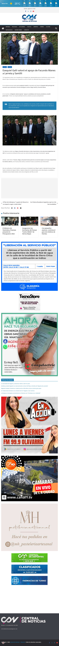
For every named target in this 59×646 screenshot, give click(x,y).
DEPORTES (36, 26)
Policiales (14, 26)
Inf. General (22, 26)
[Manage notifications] (3, 643)
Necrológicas (9, 30)
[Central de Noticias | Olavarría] (3, 28)
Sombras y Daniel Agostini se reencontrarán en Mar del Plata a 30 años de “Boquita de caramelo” (24, 386)
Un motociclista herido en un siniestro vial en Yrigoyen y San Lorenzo (17, 390)
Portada (8, 26)
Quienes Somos (18, 30)
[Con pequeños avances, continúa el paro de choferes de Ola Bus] (49, 217)
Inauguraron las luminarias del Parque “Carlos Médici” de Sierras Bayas (29, 231)
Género (42, 26)
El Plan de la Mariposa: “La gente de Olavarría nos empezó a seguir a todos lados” (16, 203)
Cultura (48, 26)
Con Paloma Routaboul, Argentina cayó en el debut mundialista (43, 203)
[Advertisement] (29, 188)
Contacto (26, 30)
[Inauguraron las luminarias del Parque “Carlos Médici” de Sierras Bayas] (29, 217)
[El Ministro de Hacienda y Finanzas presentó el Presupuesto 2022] (10, 217)
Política (29, 26)
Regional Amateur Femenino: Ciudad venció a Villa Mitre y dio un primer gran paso (21, 388)
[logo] (23, 617)
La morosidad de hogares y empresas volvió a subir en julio (15, 383)
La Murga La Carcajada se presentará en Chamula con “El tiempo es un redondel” (20, 393)
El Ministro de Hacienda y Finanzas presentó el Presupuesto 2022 (9, 231)
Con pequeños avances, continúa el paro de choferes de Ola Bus (48, 231)
